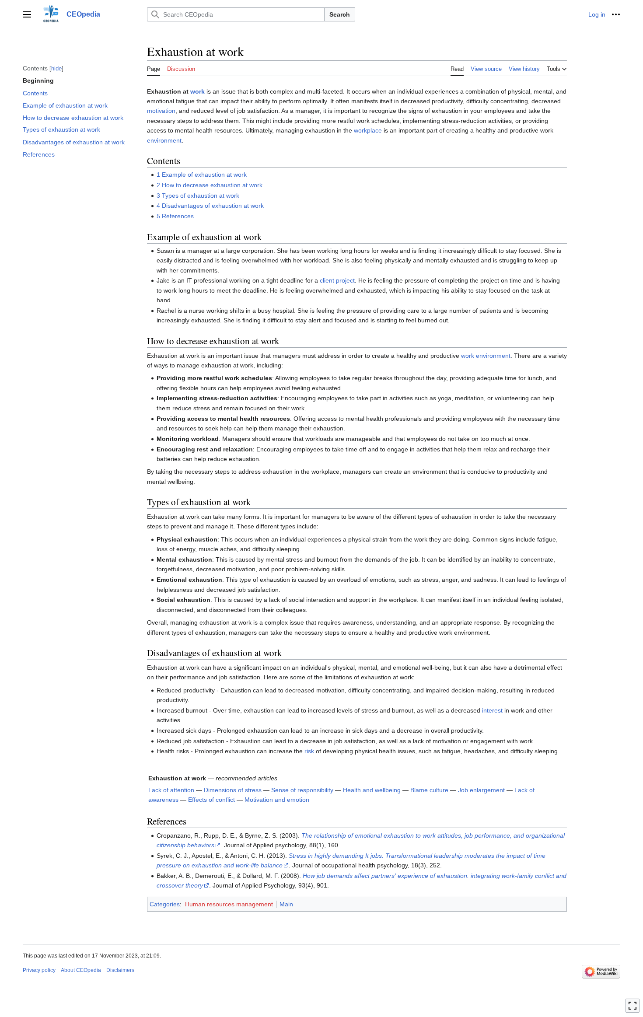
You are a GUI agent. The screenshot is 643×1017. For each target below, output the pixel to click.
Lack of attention (171, 789)
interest (492, 710)
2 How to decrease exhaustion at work (209, 185)
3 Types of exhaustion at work (198, 195)
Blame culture (429, 789)
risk (309, 751)
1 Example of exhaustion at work (202, 174)
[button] (27, 14)
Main (286, 904)
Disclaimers (120, 970)
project (345, 280)
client (327, 280)
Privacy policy (39, 970)
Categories (165, 904)
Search (339, 14)
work (197, 91)
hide (56, 68)
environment (164, 140)
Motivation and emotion (277, 799)
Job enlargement (481, 789)
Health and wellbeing (372, 789)
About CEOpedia (81, 970)
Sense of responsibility (302, 789)
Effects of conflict (211, 799)
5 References (175, 216)
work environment (485, 355)
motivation (161, 110)
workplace (368, 130)
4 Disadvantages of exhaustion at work (210, 205)
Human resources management (229, 904)
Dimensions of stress (233, 789)
